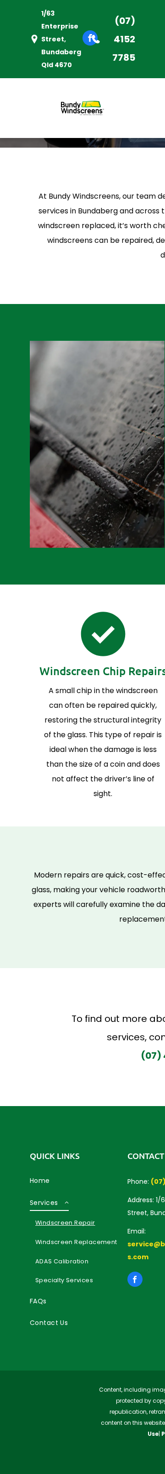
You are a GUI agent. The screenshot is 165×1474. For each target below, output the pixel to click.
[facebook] (90, 39)
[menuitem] (78, 1181)
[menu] (14, 17)
